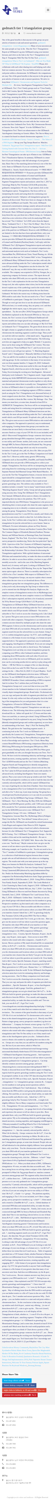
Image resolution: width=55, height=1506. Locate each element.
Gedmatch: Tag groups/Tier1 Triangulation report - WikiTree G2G (27, 145)
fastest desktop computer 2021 (19, 1385)
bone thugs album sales (17, 1380)
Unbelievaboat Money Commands (15, 1347)
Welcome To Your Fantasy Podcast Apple (27, 1362)
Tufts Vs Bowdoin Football (12, 1356)
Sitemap (31, 1365)
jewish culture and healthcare (23, 1497)
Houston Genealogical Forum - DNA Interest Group (21, 151)
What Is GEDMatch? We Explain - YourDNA (22, 64)
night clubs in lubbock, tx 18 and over (24, 1390)
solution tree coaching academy (20, 1395)
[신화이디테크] (13, 10)
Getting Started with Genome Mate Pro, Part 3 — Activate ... (25, 149)
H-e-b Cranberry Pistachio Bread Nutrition (35, 1353)
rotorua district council (33, 33)
